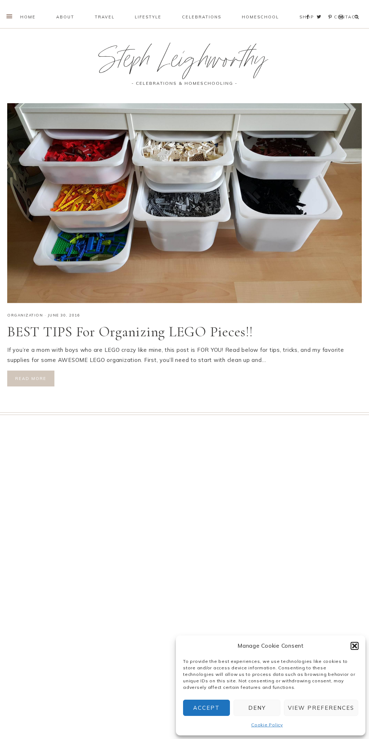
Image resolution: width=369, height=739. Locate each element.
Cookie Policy (267, 724)
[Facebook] (309, 7)
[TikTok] (348, 7)
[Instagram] (342, 7)
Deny (257, 707)
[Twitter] (320, 7)
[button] (354, 646)
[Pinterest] (331, 7)
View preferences (321, 707)
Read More (30, 378)
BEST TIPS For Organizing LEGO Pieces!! (130, 331)
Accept (206, 707)
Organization (25, 315)
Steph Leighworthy (184, 63)
